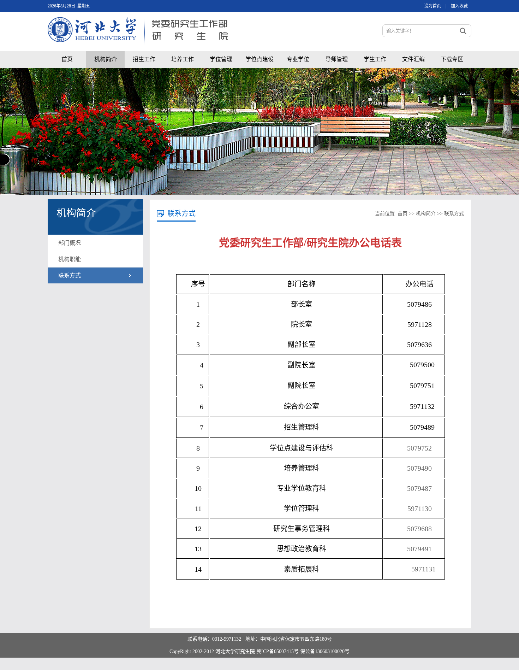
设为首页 (432, 6)
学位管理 (221, 59)
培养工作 (182, 59)
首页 (67, 59)
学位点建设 (259, 59)
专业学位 (298, 59)
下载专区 (452, 59)
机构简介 (105, 59)
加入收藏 (459, 6)
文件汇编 (413, 59)
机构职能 (69, 259)
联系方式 (69, 275)
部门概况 (69, 243)
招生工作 (144, 59)
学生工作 (375, 59)
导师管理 (336, 59)
